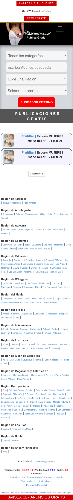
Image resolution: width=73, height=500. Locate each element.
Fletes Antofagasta (28, 493)
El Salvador (58, 229)
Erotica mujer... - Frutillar (44, 141)
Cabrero (15, 314)
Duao (34, 298)
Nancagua (5, 287)
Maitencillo (58, 245)
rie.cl (17, 493)
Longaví (58, 298)
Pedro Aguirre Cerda (10, 406)
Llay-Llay (49, 264)
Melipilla (56, 402)
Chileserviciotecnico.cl (51, 477)
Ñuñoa (65, 402)
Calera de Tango (16, 390)
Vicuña (47, 249)
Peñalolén (36, 406)
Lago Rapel (19, 283)
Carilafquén (35, 329)
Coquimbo (7, 245)
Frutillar (4, 348)
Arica (5, 452)
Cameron (7, 375)
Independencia (7, 398)
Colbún (18, 298)
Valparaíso (29, 272)
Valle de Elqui (36, 249)
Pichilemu (17, 287)
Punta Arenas (23, 379)
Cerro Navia (41, 390)
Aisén (5, 360)
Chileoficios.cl (16, 477)
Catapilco (29, 260)
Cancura (15, 344)
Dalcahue (52, 344)
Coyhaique (27, 360)
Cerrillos (30, 390)
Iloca (41, 298)
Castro (24, 344)
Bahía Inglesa (25, 229)
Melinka (37, 360)
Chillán (6, 440)
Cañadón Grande (21, 375)
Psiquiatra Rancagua (61, 493)
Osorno (25, 348)
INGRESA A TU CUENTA (36, 3)
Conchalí (7, 394)
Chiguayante (26, 314)
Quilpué (25, 268)
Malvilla (16, 268)
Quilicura (17, 410)
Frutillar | (29, 136)
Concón (49, 260)
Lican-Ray (5, 333)
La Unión (27, 429)
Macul (40, 402)
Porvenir (49, 375)
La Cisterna (22, 398)
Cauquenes (8, 298)
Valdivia (6, 429)
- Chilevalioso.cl (44, 481)
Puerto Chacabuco (52, 360)
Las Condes (64, 398)
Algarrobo (7, 260)
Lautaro (63, 329)
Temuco (47, 333)
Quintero (35, 268)
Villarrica (57, 333)
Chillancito (39, 314)
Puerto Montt (37, 348)
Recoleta (43, 410)
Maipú (48, 402)
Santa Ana (17, 414)
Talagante (60, 414)
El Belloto (59, 260)
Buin (5, 390)
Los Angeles (6, 318)
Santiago (49, 414)
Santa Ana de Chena (34, 414)
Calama (19, 214)
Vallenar (4, 233)
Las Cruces (28, 264)
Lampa (54, 398)
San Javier (29, 302)
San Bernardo (64, 410)
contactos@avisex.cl (45, 462)
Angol (5, 329)
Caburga (14, 329)
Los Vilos (48, 245)
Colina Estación (64, 390)
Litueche (39, 264)
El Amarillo (63, 344)
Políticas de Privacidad (36, 485)
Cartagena (18, 260)
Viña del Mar (55, 272)
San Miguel (6, 414)
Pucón (38, 333)
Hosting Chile (8, 493)
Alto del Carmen (10, 229)
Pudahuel (60, 406)
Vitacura (5, 417)
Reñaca (44, 268)
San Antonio (55, 268)
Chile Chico (15, 360)
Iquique (6, 203)
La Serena (36, 245)
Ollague (43, 214)
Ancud (5, 344)
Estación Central (43, 394)
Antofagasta (8, 214)
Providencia (48, 406)
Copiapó (47, 229)
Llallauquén (44, 283)
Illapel (27, 245)
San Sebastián (15, 272)
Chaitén (32, 344)
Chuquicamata (31, 214)
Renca (52, 410)
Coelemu (15, 440)
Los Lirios (56, 283)
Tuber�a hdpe (44, 493)
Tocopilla (5, 218)
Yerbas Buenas (50, 302)
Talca (38, 302)
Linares (49, 298)
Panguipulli (16, 429)
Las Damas (32, 283)
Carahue (24, 329)
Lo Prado (31, 402)
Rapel (13, 249)
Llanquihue (15, 348)
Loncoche (17, 333)
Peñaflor (25, 406)
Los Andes (61, 264)
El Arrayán (17, 394)
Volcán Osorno (52, 348)
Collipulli (46, 329)
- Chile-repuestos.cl (31, 477)
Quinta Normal (30, 410)
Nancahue (28, 333)
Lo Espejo (20, 402)
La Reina (45, 398)
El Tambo (18, 245)
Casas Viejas (37, 375)
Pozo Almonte (30, 203)
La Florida (33, 398)
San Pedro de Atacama (59, 214)
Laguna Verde (14, 264)
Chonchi (42, 344)
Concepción (51, 314)
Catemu (39, 260)
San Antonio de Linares (11, 302)
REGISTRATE (36, 18)
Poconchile (16, 203)
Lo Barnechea (7, 402)
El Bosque (29, 394)
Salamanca (23, 249)
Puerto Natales (62, 375)
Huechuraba (58, 394)
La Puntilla (7, 283)
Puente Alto (6, 410)
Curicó (27, 298)
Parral (67, 298)
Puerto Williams (8, 379)
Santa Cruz (63, 287)
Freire (54, 329)
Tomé (16, 318)
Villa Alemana (42, 272)
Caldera (37, 229)
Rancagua (28, 287)
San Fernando (49, 287)
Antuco (6, 314)
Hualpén (63, 314)
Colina (52, 390)
